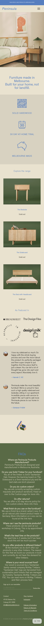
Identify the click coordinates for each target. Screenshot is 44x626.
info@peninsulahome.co (11, 605)
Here (35, 504)
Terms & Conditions (30, 611)
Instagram (27, 599)
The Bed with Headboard (22, 295)
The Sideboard (22, 253)
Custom (18, 494)
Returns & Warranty (30, 608)
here (30, 519)
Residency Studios (28, 619)
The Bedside (22, 210)
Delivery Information (30, 605)
